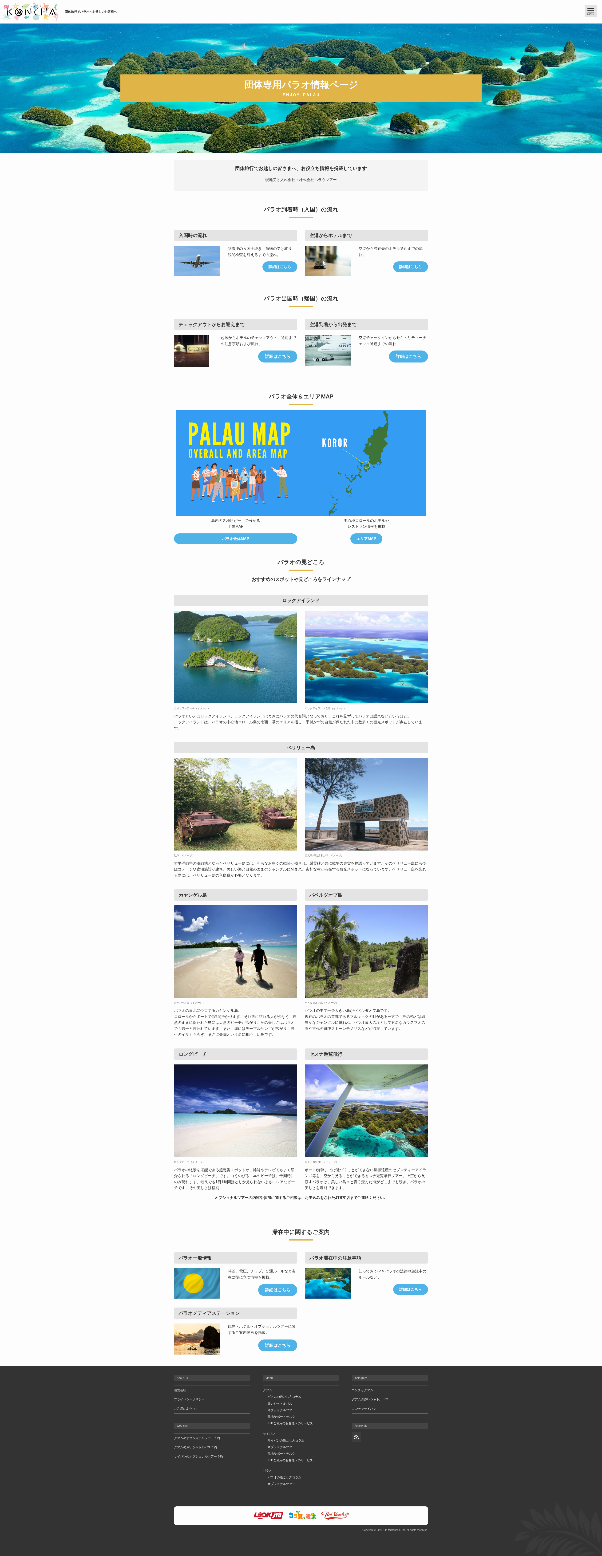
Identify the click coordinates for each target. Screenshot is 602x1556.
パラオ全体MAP (235, 539)
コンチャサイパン (364, 1408)
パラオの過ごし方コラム (284, 1477)
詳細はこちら (280, 267)
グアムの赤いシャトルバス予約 (195, 1447)
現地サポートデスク (281, 1416)
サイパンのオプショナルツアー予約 (198, 1456)
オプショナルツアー (281, 1410)
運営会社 (180, 1390)
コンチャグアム (362, 1390)
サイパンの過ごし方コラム (286, 1440)
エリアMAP (366, 539)
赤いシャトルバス (280, 1403)
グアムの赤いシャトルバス (370, 1399)
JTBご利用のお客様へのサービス (290, 1423)
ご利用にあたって (186, 1408)
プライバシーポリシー (189, 1399)
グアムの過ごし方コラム (284, 1396)
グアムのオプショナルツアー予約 (197, 1438)
